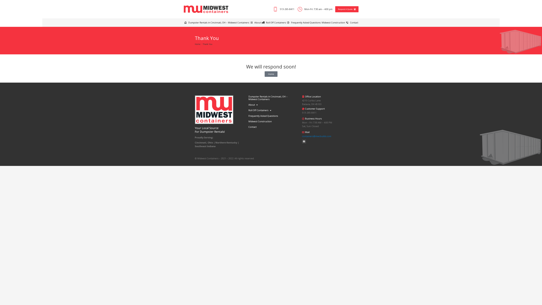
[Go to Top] (538, 301)
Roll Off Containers (258, 110)
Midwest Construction (260, 121)
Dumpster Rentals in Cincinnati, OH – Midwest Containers (268, 98)
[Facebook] (304, 141)
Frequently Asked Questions (263, 115)
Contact (252, 126)
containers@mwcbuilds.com (316, 136)
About (251, 104)
